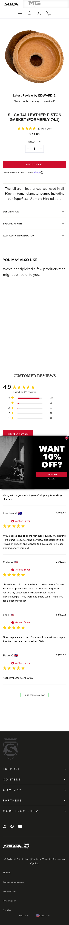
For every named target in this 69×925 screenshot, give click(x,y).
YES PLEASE (51, 474)
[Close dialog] (66, 438)
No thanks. (51, 479)
